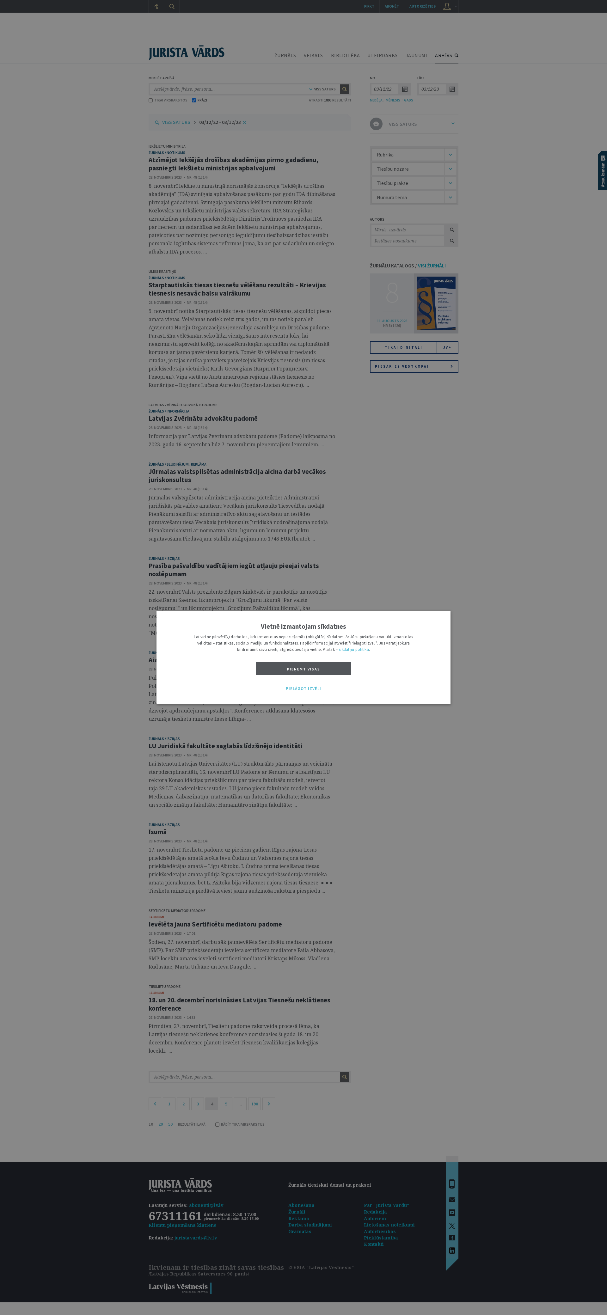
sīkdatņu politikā (354, 649)
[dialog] (303, 657)
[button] (303, 689)
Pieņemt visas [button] (303, 669)
